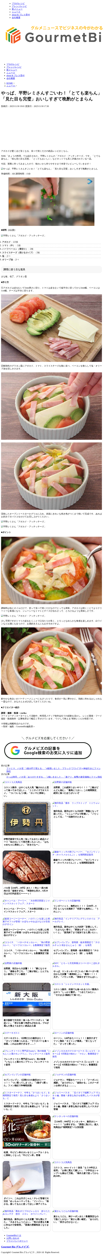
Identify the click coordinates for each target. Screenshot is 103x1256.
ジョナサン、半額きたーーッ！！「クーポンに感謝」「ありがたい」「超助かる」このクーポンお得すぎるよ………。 (76, 1083)
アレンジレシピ (19, 6)
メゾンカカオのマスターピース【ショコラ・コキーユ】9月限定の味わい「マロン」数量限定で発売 (76, 1065)
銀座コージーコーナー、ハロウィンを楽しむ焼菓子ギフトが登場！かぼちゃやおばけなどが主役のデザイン (26, 932)
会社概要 (16, 17)
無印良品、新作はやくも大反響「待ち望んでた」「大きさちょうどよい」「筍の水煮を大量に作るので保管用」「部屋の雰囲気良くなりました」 (26, 1223)
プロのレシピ (18, 3)
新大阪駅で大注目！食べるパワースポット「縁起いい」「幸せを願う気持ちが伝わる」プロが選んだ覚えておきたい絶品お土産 (26, 1023)
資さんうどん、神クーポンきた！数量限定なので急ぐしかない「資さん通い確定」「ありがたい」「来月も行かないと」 (76, 1219)
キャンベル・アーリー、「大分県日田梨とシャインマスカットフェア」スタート (26, 910)
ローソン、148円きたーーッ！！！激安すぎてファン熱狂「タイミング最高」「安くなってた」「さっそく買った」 (76, 1041)
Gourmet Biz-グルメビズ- (15, 1246)
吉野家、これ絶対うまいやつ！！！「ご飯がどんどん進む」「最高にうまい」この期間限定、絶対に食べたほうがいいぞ (76, 790)
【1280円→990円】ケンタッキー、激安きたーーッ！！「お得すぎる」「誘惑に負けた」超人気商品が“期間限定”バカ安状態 (76, 1124)
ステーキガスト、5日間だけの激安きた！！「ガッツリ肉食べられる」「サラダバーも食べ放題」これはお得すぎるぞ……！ (26, 1041)
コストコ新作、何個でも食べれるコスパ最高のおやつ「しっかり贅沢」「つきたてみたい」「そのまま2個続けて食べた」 (76, 992)
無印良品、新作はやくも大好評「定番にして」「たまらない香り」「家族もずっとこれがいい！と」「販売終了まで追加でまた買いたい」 (76, 930)
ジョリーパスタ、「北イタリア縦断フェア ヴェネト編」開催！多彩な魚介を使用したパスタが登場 (76, 1106)
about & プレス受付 (21, 15)
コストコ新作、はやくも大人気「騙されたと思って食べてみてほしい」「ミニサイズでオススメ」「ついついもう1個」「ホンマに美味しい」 (26, 791)
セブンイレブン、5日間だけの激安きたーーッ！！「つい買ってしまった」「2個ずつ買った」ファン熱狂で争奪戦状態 (26, 1083)
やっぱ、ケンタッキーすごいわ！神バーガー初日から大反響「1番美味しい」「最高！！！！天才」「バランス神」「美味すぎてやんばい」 (76, 974)
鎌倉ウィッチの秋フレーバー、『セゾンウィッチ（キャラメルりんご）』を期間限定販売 (76, 861)
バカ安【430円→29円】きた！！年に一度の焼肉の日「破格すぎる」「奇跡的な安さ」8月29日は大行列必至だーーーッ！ (26, 891)
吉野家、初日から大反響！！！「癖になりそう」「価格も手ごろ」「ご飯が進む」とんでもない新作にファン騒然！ (26, 971)
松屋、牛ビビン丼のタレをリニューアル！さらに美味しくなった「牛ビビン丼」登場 (26, 1153)
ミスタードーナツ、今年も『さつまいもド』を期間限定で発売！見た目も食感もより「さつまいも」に (26, 1106)
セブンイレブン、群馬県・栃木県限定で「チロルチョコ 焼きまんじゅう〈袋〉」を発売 (76, 951)
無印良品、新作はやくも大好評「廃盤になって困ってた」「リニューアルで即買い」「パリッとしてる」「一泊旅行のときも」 (76, 814)
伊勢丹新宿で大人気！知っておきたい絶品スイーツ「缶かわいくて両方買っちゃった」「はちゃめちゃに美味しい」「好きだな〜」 (26, 842)
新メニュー (17, 9)
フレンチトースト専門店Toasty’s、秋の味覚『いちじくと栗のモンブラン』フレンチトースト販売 (26, 1062)
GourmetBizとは (13, 1235)
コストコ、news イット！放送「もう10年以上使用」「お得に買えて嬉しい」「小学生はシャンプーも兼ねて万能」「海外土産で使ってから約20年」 (76, 1171)
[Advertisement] (50, 54)
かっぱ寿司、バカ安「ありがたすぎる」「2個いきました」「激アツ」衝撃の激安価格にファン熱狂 (54, 777)
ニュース (16, 12)
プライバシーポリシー (17, 1241)
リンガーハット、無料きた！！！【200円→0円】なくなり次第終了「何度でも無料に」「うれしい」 (76, 909)
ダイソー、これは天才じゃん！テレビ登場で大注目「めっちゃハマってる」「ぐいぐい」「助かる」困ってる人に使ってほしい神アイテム (26, 1201)
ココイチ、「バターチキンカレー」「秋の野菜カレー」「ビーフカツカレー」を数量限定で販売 (26, 953)
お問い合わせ (12, 1238)
